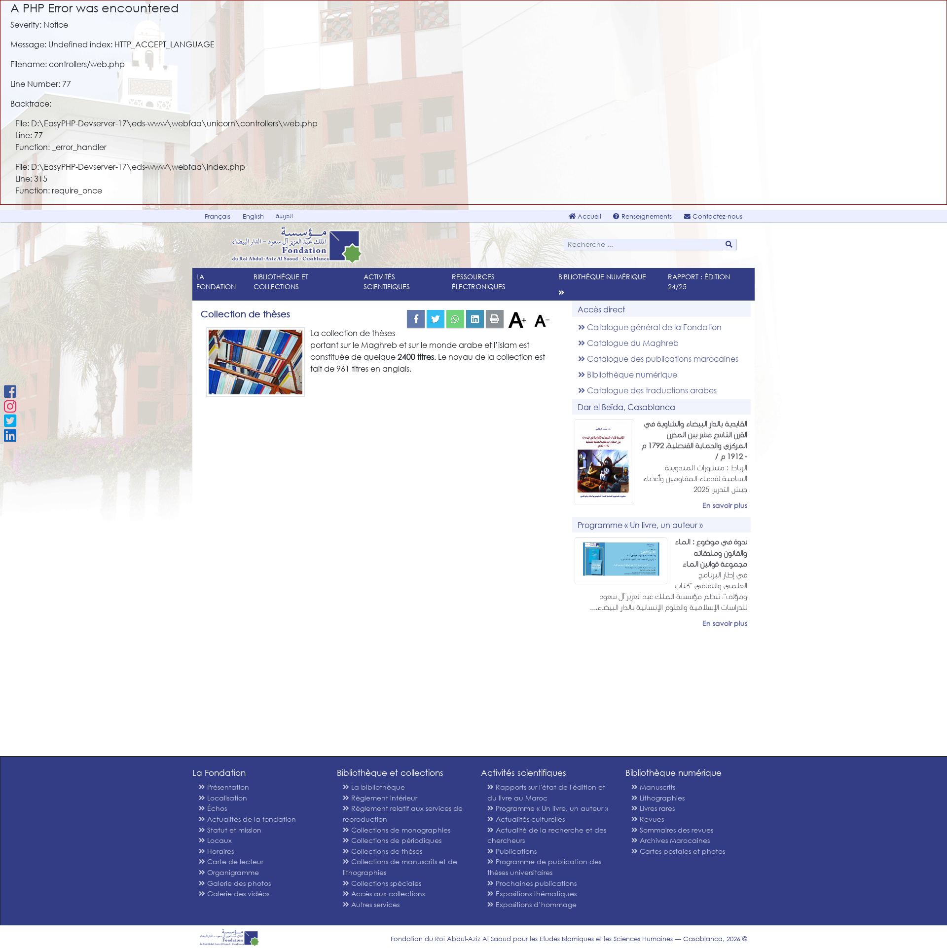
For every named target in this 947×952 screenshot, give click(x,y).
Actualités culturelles (529, 819)
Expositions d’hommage (535, 904)
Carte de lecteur (234, 861)
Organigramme (232, 872)
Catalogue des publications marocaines (661, 358)
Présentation (227, 787)
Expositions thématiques (535, 893)
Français (217, 216)
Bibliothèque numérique (631, 374)
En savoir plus (724, 505)
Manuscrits (656, 787)
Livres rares (656, 808)
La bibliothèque (377, 787)
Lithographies (661, 797)
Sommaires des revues (675, 830)
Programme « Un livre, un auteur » (551, 808)
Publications (515, 851)
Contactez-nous (716, 216)
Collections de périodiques (395, 840)
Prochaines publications (535, 883)
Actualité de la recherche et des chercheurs (546, 835)
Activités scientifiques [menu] (387, 281)
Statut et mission (233, 830)
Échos (216, 808)
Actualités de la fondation (250, 819)
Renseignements (645, 216)
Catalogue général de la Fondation (653, 327)
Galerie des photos (238, 883)
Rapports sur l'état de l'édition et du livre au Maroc (546, 792)
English (253, 216)
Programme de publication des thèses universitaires (544, 867)
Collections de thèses (385, 851)
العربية (284, 216)
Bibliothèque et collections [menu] (281, 281)
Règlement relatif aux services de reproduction (403, 813)
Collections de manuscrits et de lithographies (400, 867)
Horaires (219, 851)
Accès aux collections (387, 893)
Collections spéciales (385, 883)
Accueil (588, 216)
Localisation (226, 797)
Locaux (218, 840)
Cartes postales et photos (681, 851)
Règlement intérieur (383, 797)
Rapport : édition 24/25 (699, 281)
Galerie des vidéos (237, 893)
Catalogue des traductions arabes (651, 390)
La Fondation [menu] (216, 281)
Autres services (374, 904)
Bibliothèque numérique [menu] (602, 276)
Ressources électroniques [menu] (479, 281)
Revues (651, 819)
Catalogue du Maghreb (632, 343)
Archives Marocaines (674, 840)
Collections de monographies (399, 830)
